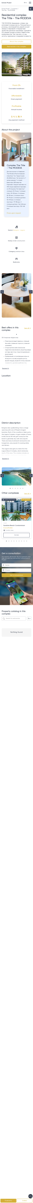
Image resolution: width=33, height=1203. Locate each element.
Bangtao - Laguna (19, 230)
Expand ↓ (5, 368)
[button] (30, 1196)
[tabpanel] (16, 477)
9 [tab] (21, 520)
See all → (27, 328)
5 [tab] (20, 488)
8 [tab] (19, 520)
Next (31, 167)
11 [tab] (24, 520)
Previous (2, 167)
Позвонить (8, 1200)
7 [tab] (17, 520)
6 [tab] (23, 488)
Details (16, 535)
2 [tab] (13, 488)
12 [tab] (26, 520)
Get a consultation (16, 575)
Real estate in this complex (16, 46)
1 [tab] (16, 334)
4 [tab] (18, 488)
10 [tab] (22, 520)
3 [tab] (15, 488)
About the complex (16, 41)
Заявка (24, 1200)
